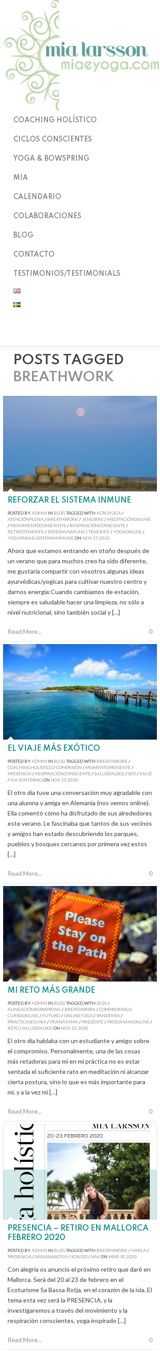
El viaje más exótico (54, 749)
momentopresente (108, 767)
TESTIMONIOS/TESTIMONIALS (66, 274)
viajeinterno (26, 779)
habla (138, 1250)
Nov (87, 538)
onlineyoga (78, 1015)
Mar (113, 1256)
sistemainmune (66, 531)
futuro (51, 1015)
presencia (20, 773)
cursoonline (23, 1015)
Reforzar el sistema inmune (69, 500)
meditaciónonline (129, 519)
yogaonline (127, 531)
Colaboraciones (47, 216)
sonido (79, 1256)
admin (39, 513)
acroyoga (108, 513)
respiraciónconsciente (97, 525)
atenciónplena (26, 519)
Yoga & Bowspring (51, 158)
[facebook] (80, 334)
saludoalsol (109, 773)
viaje (146, 773)
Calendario (37, 197)
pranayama (64, 1021)
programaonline (128, 1021)
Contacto (34, 254)
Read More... (25, 631)
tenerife (98, 531)
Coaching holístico (55, 120)
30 (122, 1256)
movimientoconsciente (38, 525)
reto (13, 1028)
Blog (23, 235)
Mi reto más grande (51, 990)
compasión (69, 767)
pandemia (108, 1015)
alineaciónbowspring (34, 1009)
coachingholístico (30, 767)
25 (95, 538)
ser (132, 773)
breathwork (62, 519)
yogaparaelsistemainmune (41, 538)
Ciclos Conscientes (52, 139)
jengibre (93, 519)
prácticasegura (27, 1021)
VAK (95, 1256)
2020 (104, 538)
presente (93, 1021)
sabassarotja (51, 1256)
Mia (20, 178)
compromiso (114, 1009)
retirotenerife (26, 531)
